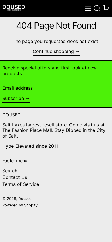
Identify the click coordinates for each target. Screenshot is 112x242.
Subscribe (13, 98)
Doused (25, 198)
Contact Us (14, 177)
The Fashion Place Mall (27, 130)
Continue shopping (53, 51)
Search (9, 170)
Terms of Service (20, 184)
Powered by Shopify (20, 205)
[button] (97, 8)
